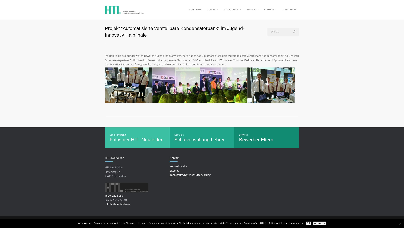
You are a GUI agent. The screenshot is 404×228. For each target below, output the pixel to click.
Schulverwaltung (192, 139)
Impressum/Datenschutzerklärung (190, 175)
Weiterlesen (319, 223)
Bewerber (249, 139)
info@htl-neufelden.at (118, 204)
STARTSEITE (195, 9)
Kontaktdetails (178, 166)
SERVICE (251, 9)
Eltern (267, 139)
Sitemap (174, 170)
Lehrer (218, 139)
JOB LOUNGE (289, 9)
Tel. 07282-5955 (114, 195)
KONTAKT (269, 9)
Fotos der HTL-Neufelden (136, 139)
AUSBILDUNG (231, 9)
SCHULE (211, 9)
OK (308, 223)
